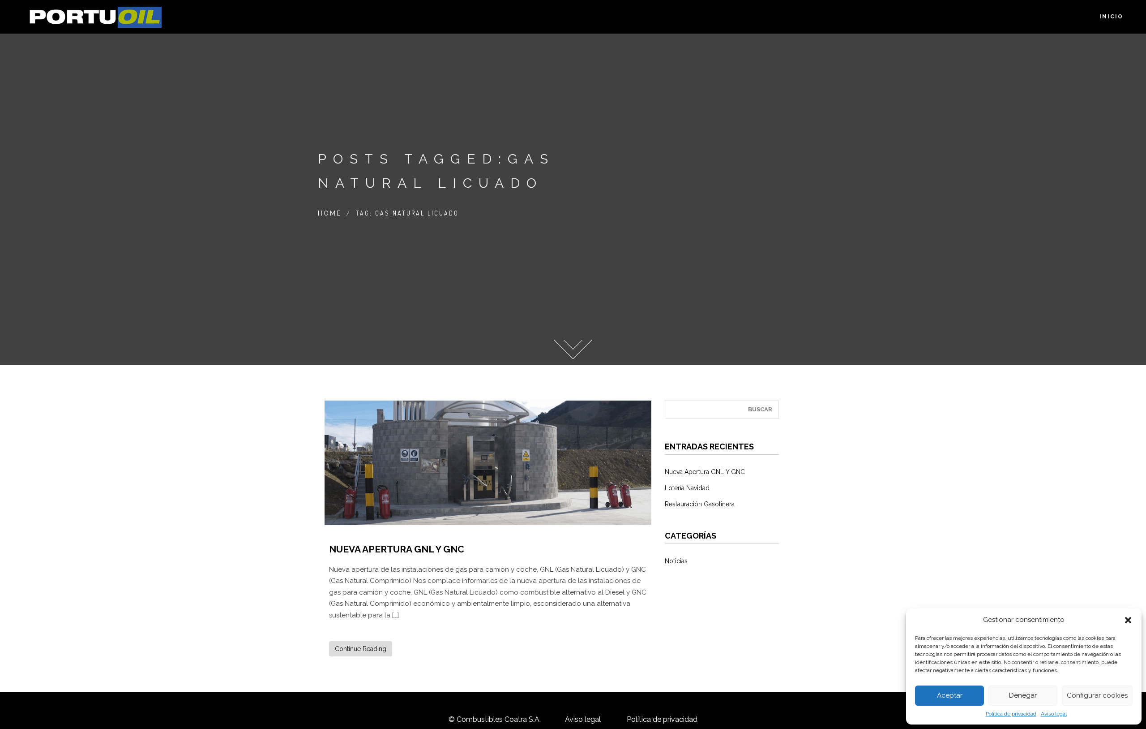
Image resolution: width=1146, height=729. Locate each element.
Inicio (1111, 16)
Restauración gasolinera (700, 504)
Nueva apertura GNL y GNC (396, 549)
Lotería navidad (687, 488)
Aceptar (949, 695)
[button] (1128, 620)
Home (330, 213)
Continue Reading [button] (360, 648)
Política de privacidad (1011, 714)
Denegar (1023, 695)
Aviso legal (1054, 714)
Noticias (676, 561)
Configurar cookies (1097, 695)
